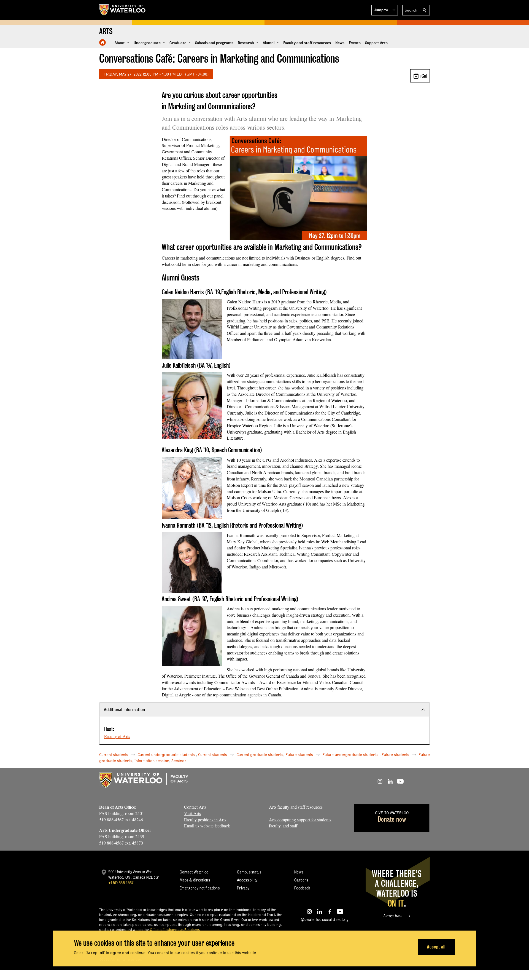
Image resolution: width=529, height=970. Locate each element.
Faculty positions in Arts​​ (205, 819)
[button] (385, 10)
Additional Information (124, 709)
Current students (113, 754)
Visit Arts (192, 813)
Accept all (436, 947)
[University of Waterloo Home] (122, 9)
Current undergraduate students (166, 754)
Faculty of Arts (117, 736)
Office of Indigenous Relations (175, 929)
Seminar (178, 760)
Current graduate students (259, 754)
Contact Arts (195, 807)
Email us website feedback (207, 826)
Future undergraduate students (350, 754)
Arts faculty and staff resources (296, 807)
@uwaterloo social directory (324, 919)
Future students (299, 754)
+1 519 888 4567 (121, 882)
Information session (151, 760)
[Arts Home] (102, 42)
